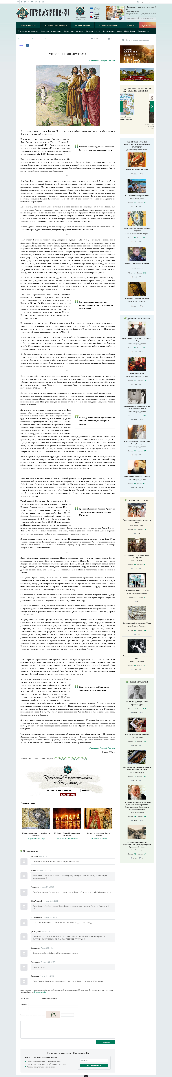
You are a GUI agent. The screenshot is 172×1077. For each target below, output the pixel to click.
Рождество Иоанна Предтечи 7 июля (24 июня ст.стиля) (136, 144)
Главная (20, 39)
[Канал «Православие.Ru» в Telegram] (36, 2)
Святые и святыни (93, 31)
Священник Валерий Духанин (102, 60)
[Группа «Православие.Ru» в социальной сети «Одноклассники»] (21, 2)
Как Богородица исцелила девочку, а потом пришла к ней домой (137, 768)
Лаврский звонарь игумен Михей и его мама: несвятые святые (136, 407)
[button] (113, 19)
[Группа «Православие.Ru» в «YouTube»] (32, 2)
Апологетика (56, 31)
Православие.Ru (40, 992)
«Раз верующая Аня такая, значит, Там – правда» (137, 556)
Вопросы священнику (108, 25)
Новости (130, 25)
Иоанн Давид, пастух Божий (137, 701)
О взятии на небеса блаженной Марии (137, 623)
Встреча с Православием (56, 25)
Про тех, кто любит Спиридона (137, 734)
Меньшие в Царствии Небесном (137, 298)
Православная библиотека (74, 31)
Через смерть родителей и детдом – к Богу (137, 521)
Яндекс (35, 998)
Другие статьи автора (139, 318)
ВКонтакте (31, 998)
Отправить (106, 1042)
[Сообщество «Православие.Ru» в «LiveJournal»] (28, 2)
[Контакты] (43, 2)
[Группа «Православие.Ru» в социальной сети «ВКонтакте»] (18, 2)
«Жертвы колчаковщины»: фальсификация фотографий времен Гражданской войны (137, 844)
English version (96, 17)
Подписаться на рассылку (147, 2)
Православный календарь (80, 18)
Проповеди (44, 31)
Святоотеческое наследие (28, 31)
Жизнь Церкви (129, 31)
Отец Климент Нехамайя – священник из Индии (136, 339)
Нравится (21, 45)
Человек (27, 39)
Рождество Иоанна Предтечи (137, 169)
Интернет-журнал (82, 25)
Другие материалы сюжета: (136, 149)
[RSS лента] (39, 2)
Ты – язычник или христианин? (137, 195)
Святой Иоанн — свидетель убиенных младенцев (137, 229)
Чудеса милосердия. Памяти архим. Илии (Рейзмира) (137, 442)
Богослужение (143, 31)
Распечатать (114, 39)
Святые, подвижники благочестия (42, 39)
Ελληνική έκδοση (97, 9)
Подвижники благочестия (112, 31)
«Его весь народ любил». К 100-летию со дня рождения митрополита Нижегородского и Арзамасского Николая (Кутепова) (137, 806)
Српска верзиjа (97, 13)
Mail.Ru (40, 998)
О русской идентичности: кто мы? (137, 590)
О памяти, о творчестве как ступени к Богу (137, 657)
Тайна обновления (137, 373)
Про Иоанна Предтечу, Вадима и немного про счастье (137, 264)
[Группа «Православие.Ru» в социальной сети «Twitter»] (25, 2)
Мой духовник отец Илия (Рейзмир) (136, 476)
